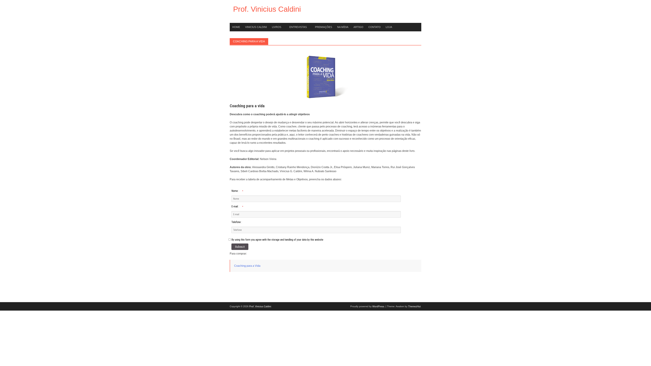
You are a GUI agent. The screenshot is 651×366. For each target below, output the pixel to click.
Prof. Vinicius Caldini (267, 9)
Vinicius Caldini (256, 27)
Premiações (323, 27)
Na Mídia (342, 27)
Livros (276, 27)
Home (236, 27)
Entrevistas (298, 27)
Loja (389, 27)
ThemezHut (414, 306)
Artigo (358, 27)
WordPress (378, 306)
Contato (374, 27)
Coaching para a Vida (247, 265)
